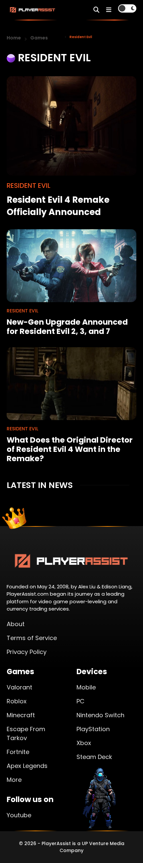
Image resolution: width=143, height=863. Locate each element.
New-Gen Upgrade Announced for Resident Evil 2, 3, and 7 (67, 327)
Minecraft (21, 715)
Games (39, 37)
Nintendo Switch (100, 715)
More (14, 780)
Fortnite (18, 752)
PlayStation (93, 729)
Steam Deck (94, 757)
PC (80, 701)
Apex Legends (27, 766)
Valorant (19, 687)
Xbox (83, 743)
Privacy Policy (27, 652)
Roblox (17, 701)
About (16, 624)
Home (14, 37)
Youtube (19, 815)
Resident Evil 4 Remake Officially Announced (58, 206)
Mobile (86, 687)
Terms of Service (32, 638)
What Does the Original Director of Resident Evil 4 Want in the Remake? (70, 449)
